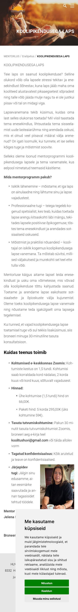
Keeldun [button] (46, 590)
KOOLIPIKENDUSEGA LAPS (53, 56)
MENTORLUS (11, 56)
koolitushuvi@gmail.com (29, 440)
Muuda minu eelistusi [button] (47, 598)
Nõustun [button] (46, 583)
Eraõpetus (28, 56)
